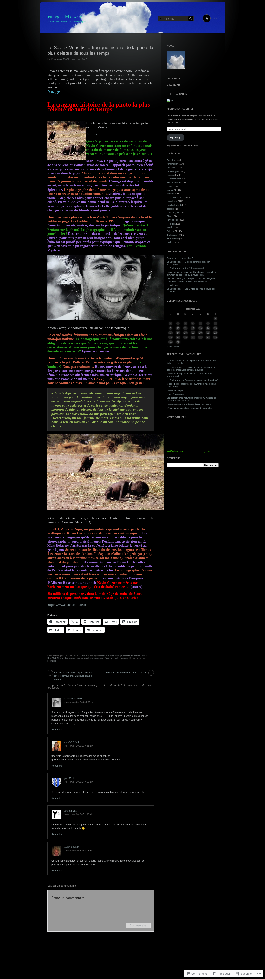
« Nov (169, 346)
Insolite (170, 190)
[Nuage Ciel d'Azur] (132, 18)
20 (200, 333)
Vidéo (169, 242)
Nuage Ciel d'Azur (65, 17)
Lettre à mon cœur (175, 394)
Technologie (172, 235)
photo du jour (173, 212)
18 (185, 333)
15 (215, 328)
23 (170, 337)
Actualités (171, 160)
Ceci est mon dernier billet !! (180, 258)
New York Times (55, 658)
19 (193, 333)
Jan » (176, 346)
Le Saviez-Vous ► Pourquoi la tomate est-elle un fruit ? (192, 380)
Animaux (171, 167)
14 (208, 328)
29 (215, 337)
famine (103, 656)
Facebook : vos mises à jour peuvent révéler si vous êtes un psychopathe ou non (73, 673)
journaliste (125, 656)
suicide (116, 658)
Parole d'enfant (174, 205)
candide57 (70, 742)
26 (193, 337)
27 (200, 337)
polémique (99, 658)
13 (200, 328)
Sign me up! (175, 137)
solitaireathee (71, 698)
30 (170, 342)
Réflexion (171, 224)
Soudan (108, 658)
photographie (70, 658)
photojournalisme (85, 658)
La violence (172, 285)
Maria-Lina (70, 847)
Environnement (174, 182)
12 (193, 328)
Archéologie (172, 171)
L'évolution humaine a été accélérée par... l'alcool (189, 404)
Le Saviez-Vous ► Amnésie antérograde (186, 268)
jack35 (67, 778)
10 (178, 328)
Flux (215, 18)
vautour (124, 658)
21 (208, 333)
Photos (170, 216)
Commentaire (138, 925)
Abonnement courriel (180, 109)
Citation (170, 175)
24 (178, 337)
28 (208, 337)
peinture (170, 209)
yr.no (207, 451)
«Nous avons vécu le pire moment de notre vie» (189, 408)
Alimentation (172, 164)
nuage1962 (62, 59)
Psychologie (172, 220)
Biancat (68, 810)
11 (185, 328)
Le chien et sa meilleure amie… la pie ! (126, 672)
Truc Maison (173, 239)
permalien (51, 661)
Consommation (174, 179)
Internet (170, 194)
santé (169, 227)
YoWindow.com (175, 451)
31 (178, 342)
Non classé (172, 201)
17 (178, 333)
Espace (170, 186)
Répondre (56, 729)
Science (170, 231)
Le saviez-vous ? (81, 656)
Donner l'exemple (175, 390)
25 (185, 337)
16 (170, 333)
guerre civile (113, 656)
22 (215, 333)
